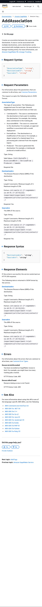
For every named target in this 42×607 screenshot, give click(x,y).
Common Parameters (29, 92)
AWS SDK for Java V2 (12, 417)
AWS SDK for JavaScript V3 (14, 420)
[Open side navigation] (3, 11)
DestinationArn (14, 71)
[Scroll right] (33, 6)
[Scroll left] (11, 6)
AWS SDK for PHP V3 (12, 426)
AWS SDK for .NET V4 (12, 409)
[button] (7, 34)
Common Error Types (20, 361)
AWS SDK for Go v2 (11, 414)
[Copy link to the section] (2, 60)
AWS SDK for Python (12, 428)
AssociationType (15, 68)
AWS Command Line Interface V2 (17, 406)
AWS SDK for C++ (11, 411)
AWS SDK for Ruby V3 (12, 431)
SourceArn (12, 73)
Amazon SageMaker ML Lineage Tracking (16, 52)
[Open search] (38, 6)
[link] (35, 16)
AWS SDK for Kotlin (12, 423)
